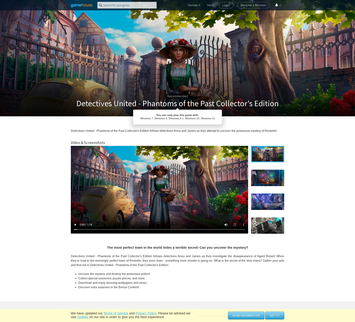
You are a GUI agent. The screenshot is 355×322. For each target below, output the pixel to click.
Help (210, 5)
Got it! (275, 315)
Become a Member (253, 5)
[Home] (82, 5)
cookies (82, 317)
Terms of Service (116, 313)
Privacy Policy (146, 313)
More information (246, 315)
